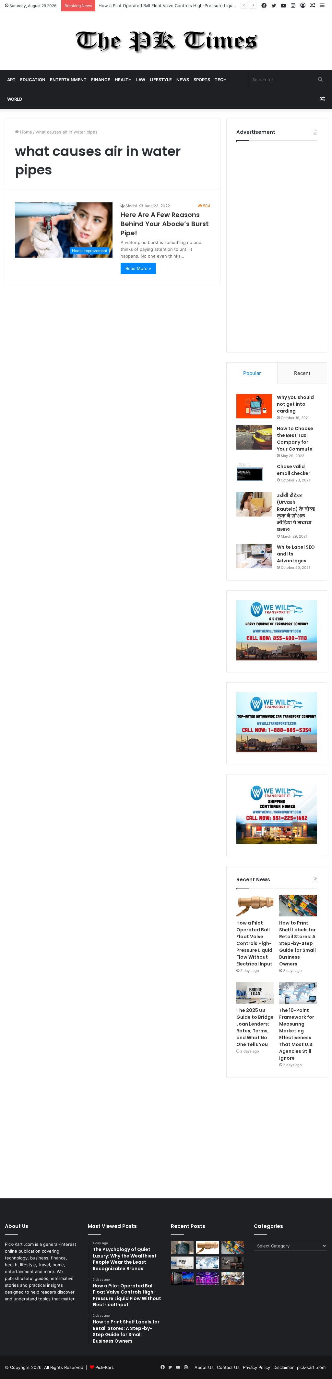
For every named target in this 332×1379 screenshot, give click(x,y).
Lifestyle (161, 79)
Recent (302, 373)
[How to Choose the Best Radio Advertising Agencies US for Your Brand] (232, 1263)
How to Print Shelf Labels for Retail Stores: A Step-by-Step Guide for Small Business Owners (297, 943)
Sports (202, 79)
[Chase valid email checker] (254, 475)
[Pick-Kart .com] (166, 41)
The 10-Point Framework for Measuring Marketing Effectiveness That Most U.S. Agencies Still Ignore (296, 1034)
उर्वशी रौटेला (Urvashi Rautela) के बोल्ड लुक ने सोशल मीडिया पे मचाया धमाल (296, 512)
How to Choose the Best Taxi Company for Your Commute (295, 438)
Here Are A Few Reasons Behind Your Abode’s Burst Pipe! (165, 223)
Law (140, 79)
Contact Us (228, 1367)
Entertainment (68, 79)
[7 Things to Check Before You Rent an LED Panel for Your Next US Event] (207, 1278)
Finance (100, 79)
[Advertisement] (276, 244)
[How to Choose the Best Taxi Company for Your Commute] (254, 437)
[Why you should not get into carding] (254, 406)
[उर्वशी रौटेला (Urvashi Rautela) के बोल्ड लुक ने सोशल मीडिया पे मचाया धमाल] (254, 504)
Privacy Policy (256, 1367)
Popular (252, 373)
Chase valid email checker (293, 470)
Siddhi (131, 205)
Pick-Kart (104, 1367)
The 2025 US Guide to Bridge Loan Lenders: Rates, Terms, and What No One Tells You (255, 1027)
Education (32, 79)
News (182, 79)
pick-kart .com (311, 1367)
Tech (221, 79)
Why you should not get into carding (295, 404)
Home (25, 131)
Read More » (138, 268)
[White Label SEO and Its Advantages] (254, 556)
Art (11, 79)
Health (123, 79)
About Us (204, 1367)
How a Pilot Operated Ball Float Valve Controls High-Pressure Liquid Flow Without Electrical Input (197, 5)
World (14, 99)
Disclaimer (283, 1367)
